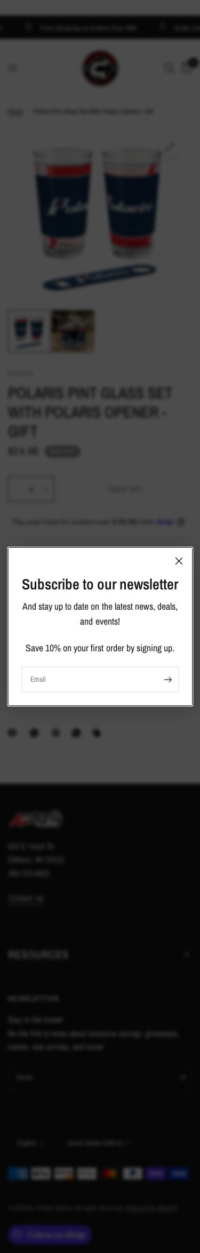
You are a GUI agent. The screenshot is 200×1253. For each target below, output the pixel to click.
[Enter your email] (168, 679)
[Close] (179, 561)
